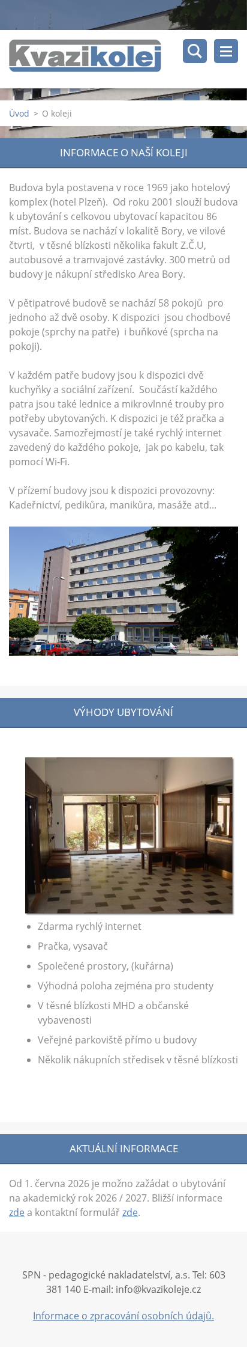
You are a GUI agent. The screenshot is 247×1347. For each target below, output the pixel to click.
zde (17, 1212)
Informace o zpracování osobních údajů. (123, 1315)
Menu (226, 51)
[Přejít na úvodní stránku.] (128, 59)
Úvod (19, 113)
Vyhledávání (195, 51)
